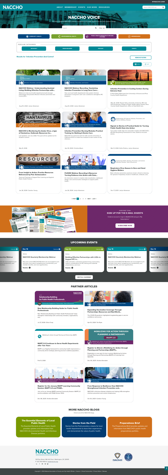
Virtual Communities (87, 471)
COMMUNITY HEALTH (35, 36)
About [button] (60, 7)
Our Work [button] (92, 7)
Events (134, 48)
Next (89, 199)
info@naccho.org (53, 461)
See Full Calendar (84, 277)
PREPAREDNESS (135, 36)
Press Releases (67, 48)
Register (25, 268)
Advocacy (34, 48)
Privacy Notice (97, 471)
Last (94, 199)
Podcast (100, 48)
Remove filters (140, 57)
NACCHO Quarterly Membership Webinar (39, 257)
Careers (78, 471)
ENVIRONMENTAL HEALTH (69, 36)
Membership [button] (71, 7)
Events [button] (81, 7)
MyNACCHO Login (158, 2)
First (74, 199)
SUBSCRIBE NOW (125, 226)
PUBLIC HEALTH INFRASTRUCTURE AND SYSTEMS (102, 36)
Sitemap (104, 471)
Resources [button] (104, 7)
